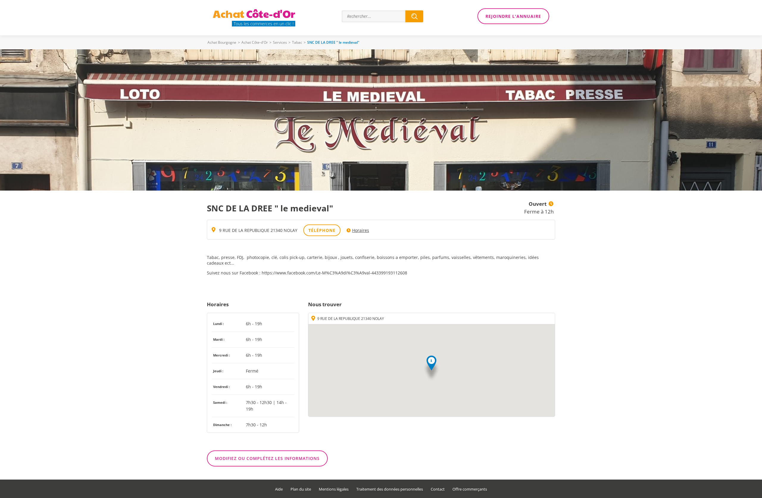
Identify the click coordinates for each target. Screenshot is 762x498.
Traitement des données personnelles (389, 489)
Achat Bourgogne (221, 42)
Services (280, 42)
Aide (279, 489)
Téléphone (321, 230)
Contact (438, 489)
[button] (431, 368)
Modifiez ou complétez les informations (267, 458)
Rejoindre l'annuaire (513, 16)
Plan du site (301, 489)
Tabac (297, 42)
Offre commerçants (469, 489)
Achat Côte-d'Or (254, 42)
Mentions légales (334, 489)
